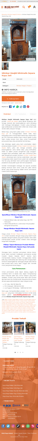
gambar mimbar (16, 300)
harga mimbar (23, 300)
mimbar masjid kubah (30, 305)
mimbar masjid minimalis (8, 306)
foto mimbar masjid (6, 300)
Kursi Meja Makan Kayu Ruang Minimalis (15, 393)
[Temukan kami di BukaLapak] (33, 427)
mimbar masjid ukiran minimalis (14, 309)
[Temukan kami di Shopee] (23, 427)
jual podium (32, 302)
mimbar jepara (11, 303)
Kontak (13, 1)
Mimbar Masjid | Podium (24, 86)
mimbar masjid (19, 303)
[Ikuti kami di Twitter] (8, 427)
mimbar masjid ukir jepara (19, 307)
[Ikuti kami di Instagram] (13, 427)
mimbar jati (4, 303)
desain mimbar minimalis (22, 299)
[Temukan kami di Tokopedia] (28, 427)
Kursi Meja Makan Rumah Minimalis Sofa (15, 391)
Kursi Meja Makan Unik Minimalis (13, 385)
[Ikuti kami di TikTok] (18, 427)
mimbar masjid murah (7, 307)
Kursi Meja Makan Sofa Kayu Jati (13, 388)
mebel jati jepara (12, 121)
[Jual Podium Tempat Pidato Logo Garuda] (19, 328)
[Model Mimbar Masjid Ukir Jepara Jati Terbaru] (7, 328)
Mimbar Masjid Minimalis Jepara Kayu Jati (25, 306)
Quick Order (7, 333)
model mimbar (11, 310)
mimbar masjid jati (27, 303)
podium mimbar (18, 312)
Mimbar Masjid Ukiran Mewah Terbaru (29, 338)
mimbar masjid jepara (7, 305)
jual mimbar (16, 302)
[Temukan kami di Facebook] (3, 427)
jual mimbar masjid (24, 302)
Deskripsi (7, 114)
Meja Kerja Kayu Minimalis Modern (13, 396)
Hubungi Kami (14, 99)
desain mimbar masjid (10, 299)
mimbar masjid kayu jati (19, 305)
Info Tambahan (20, 114)
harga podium (8, 302)
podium (12, 312)
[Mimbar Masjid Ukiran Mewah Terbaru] (30, 328)
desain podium (32, 299)
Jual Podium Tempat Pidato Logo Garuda (18, 338)
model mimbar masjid (20, 310)
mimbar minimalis (26, 309)
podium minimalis (27, 312)
